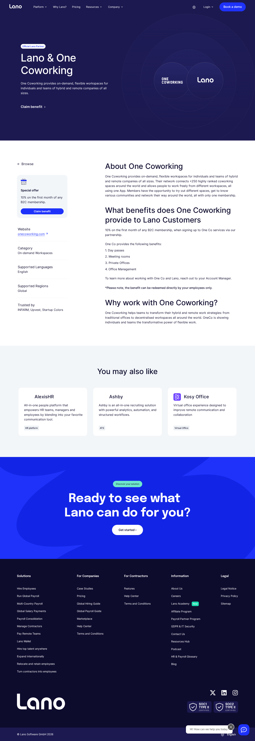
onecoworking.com (31, 234)
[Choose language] (194, 7)
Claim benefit (31, 107)
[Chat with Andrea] (243, 729)
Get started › (127, 530)
